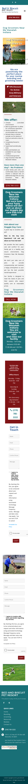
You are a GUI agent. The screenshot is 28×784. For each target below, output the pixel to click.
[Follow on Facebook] (12, 2)
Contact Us (7, 724)
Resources (7, 719)
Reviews (6, 722)
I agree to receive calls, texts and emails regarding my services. (15, 475)
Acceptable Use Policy (9, 643)
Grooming (7, 717)
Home (6, 712)
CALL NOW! (11, 299)
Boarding (7, 714)
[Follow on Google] (15, 2)
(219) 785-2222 (14, 17)
